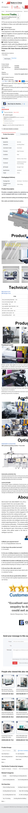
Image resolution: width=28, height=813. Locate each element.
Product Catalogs (23, 750)
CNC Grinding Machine (7, 756)
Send (15, 663)
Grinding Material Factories (9, 791)
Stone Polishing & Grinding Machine (18, 776)
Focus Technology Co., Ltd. (19, 806)
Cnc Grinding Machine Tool (9, 794)
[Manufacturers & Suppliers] (14, 2)
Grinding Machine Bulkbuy (20, 798)
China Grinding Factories (9, 787)
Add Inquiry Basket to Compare (10, 128)
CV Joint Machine (20, 753)
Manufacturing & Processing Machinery (14, 11)
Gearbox (4, 759)
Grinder (4, 776)
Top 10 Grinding (6, 798)
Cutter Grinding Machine (9, 779)
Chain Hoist (18, 759)
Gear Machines (5, 753)
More (3, 801)
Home (3, 11)
